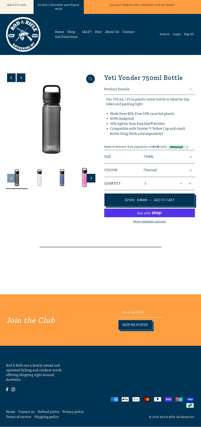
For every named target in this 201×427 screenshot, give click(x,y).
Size (107, 157)
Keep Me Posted (135, 325)
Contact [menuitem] (128, 32)
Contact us (26, 412)
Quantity (112, 183)
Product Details (117, 89)
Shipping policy (46, 417)
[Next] (21, 77)
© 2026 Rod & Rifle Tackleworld (171, 417)
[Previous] (11, 77)
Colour (111, 170)
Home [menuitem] (59, 32)
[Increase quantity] (190, 184)
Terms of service (18, 417)
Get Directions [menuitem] (66, 37)
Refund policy (48, 412)
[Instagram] (13, 389)
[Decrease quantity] (180, 184)
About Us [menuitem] (112, 32)
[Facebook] (7, 389)
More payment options (149, 221)
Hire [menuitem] (98, 32)
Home (10, 412)
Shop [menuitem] (71, 32)
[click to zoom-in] (90, 79)
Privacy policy (73, 412)
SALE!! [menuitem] (87, 32)
